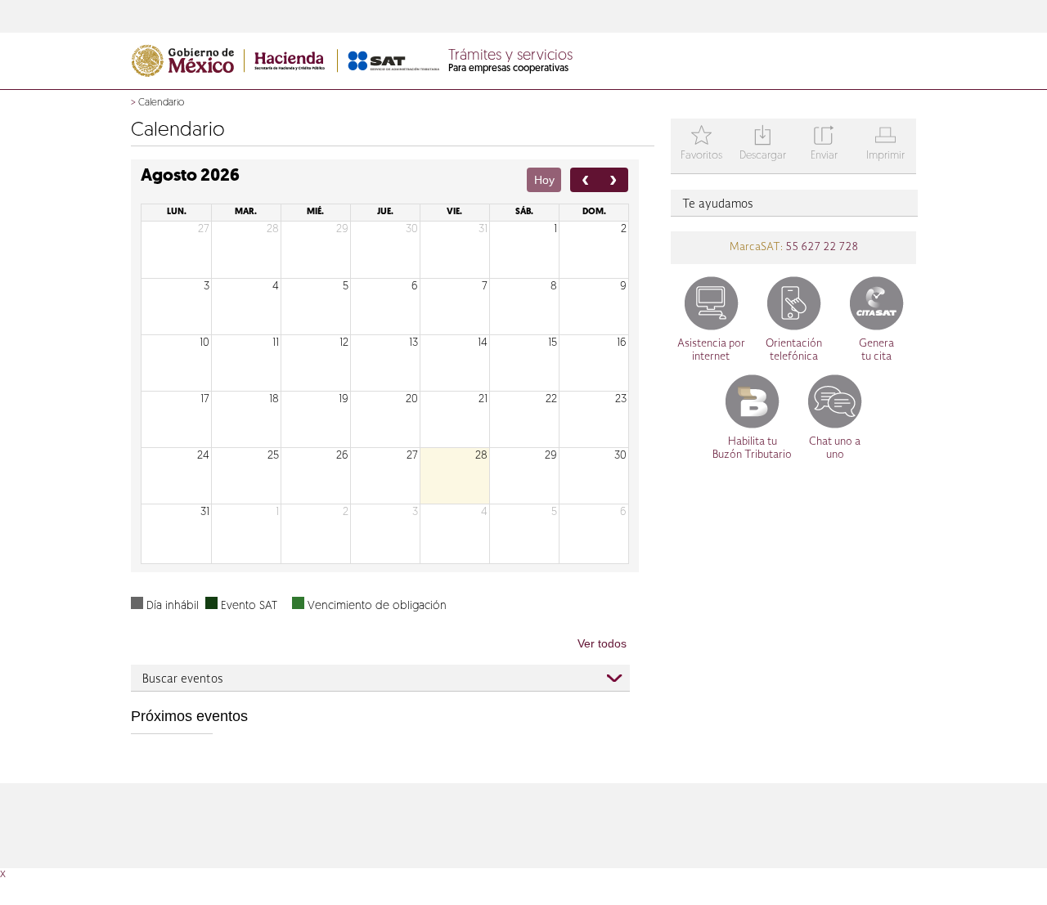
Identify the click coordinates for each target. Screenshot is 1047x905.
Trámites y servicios (510, 56)
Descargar (762, 144)
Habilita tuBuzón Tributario (752, 448)
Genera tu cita (876, 350)
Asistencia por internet (711, 350)
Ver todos (602, 643)
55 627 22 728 (820, 247)
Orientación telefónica (794, 350)
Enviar (824, 144)
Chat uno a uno (835, 448)
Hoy (544, 179)
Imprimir (885, 144)
